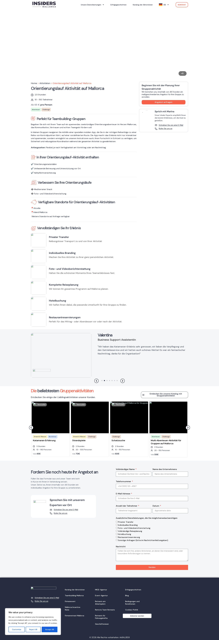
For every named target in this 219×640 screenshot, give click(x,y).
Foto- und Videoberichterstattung (134, 528)
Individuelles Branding (128, 525)
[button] (70, 44)
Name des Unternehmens (165, 469)
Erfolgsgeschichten (118, 5)
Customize (16, 629)
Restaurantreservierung (129, 537)
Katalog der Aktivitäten (143, 5)
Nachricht (121, 547)
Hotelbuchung (124, 534)
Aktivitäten (44, 83)
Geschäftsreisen (102, 624)
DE (165, 5)
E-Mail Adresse (123, 494)
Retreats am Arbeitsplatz (100, 602)
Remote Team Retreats (105, 610)
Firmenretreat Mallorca (74, 615)
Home (34, 83)
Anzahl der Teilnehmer (127, 506)
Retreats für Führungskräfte (101, 616)
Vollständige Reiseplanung (130, 531)
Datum (156, 506)
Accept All (49, 629)
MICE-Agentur (101, 590)
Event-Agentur (101, 595)
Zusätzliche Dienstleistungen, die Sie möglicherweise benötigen (146, 518)
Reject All (33, 629)
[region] (33, 621)
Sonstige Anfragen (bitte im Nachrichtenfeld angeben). (143, 540)
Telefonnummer (124, 481)
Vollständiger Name (125, 469)
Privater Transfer (125, 522)
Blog (127, 595)
